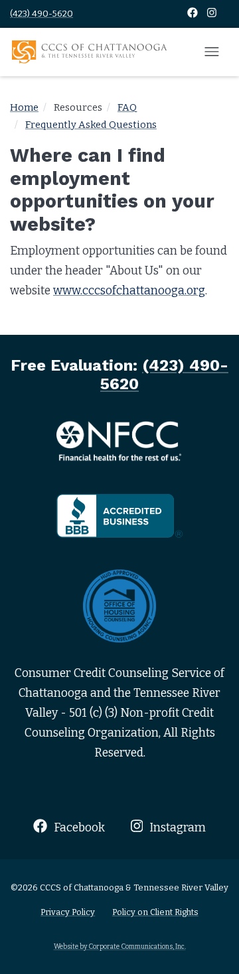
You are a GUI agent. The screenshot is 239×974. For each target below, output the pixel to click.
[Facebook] (193, 14)
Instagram (176, 828)
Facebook (77, 828)
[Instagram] (211, 14)
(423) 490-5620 (41, 14)
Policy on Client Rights (155, 912)
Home (24, 107)
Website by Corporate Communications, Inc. (120, 946)
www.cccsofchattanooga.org (129, 291)
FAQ (127, 107)
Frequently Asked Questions (91, 125)
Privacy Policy (67, 912)
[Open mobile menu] (212, 52)
